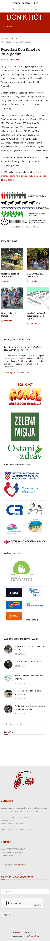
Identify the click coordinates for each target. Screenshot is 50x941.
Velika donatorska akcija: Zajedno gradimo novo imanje (30, 707)
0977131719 (19, 358)
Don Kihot (7, 281)
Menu (7, 26)
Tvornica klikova (19, 864)
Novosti (9, 38)
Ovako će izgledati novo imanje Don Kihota (36, 316)
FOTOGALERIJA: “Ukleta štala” (35, 275)
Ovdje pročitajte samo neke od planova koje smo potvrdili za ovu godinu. (24, 176)
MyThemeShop (33, 936)
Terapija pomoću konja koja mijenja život (28, 692)
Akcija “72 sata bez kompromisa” (10, 275)
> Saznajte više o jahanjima (16, 372)
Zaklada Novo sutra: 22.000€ (28, 661)
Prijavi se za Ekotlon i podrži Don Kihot (30, 648)
